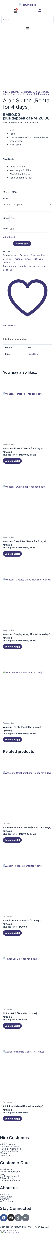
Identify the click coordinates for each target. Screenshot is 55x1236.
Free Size (33, 354)
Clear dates (9, 236)
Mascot (3, 1153)
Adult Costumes (11, 91)
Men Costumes (40, 91)
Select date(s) (12, 460)
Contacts (4, 1199)
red (43, 266)
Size (5, 198)
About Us (5, 1194)
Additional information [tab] (15, 339)
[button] (27, 29)
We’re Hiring (6, 1201)
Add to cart (22, 243)
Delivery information (10, 1172)
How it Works (7, 1169)
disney (20, 266)
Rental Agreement (9, 1176)
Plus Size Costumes (10, 1149)
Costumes (26, 91)
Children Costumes (10, 1146)
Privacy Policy (7, 1178)
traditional (7, 270)
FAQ (2, 1174)
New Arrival (6, 1155)
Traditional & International (36, 94)
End (5, 228)
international (30, 266)
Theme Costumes (12, 94)
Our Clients (6, 1197)
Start (6, 218)
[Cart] (15, 11)
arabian (12, 266)
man (39, 266)
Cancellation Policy (10, 1180)
